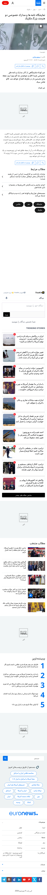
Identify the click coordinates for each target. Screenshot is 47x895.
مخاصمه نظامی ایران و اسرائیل (23, 773)
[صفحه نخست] (44, 9)
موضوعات (42, 822)
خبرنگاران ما (41, 853)
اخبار (39, 10)
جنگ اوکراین (36, 785)
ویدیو (43, 848)
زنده (5, 3)
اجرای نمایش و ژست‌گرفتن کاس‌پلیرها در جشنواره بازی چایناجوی (27, 186)
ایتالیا (29, 802)
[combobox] (23, 758)
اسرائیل (8, 790)
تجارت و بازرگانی (39, 832)
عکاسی (18, 204)
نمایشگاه (39, 204)
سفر (44, 842)
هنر (28, 204)
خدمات (42, 864)
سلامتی (19, 837)
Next (43, 837)
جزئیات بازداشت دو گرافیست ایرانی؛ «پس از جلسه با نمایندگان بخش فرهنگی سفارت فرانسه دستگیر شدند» (26, 176)
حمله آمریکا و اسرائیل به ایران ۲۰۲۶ (23, 779)
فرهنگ (20, 842)
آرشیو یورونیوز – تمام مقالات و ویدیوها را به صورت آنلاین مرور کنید (12, 855)
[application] (23, 36)
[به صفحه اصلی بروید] (38, 3)
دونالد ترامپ (37, 790)
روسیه (18, 802)
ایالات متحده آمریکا (23, 796)
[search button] (5, 758)
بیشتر (43, 871)
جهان (34, 10)
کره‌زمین (19, 832)
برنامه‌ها (19, 848)
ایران (8, 796)
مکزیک (28, 10)
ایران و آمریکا (22, 790)
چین (38, 796)
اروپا (43, 827)
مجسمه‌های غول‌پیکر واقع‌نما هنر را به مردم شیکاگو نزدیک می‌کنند (26, 194)
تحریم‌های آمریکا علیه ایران (16, 785)
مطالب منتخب (37, 543)
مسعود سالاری (36, 57)
